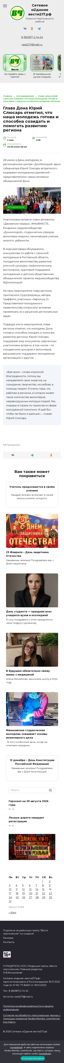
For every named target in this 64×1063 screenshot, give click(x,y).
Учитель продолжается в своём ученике (32, 488)
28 (37, 897)
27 (30, 897)
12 (23, 889)
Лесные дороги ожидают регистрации (26, 819)
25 (17, 897)
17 (10, 893)
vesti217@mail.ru (32, 44)
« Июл (12, 912)
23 (50, 893)
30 (50, 897)
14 (37, 889)
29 (43, 897)
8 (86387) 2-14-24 (32, 37)
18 (17, 893)
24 (10, 897)
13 (30, 889)
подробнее (16, 1047)
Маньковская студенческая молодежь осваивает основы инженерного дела (26, 734)
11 (17, 889)
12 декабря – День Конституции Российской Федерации (32, 762)
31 (10, 901)
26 (23, 897)
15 (43, 889)
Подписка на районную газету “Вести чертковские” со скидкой (25, 932)
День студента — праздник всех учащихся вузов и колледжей (29, 613)
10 (10, 889)
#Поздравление (16, 207)
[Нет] (60, 1051)
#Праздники (12, 444)
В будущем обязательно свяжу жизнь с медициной (28, 672)
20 (30, 893)
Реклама (8, 938)
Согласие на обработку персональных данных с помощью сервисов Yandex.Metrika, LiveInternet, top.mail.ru (31, 1018)
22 (43, 893)
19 (23, 893)
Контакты (8, 942)
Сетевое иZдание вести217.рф (39, 9)
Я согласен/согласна (32, 1058)
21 (37, 893)
